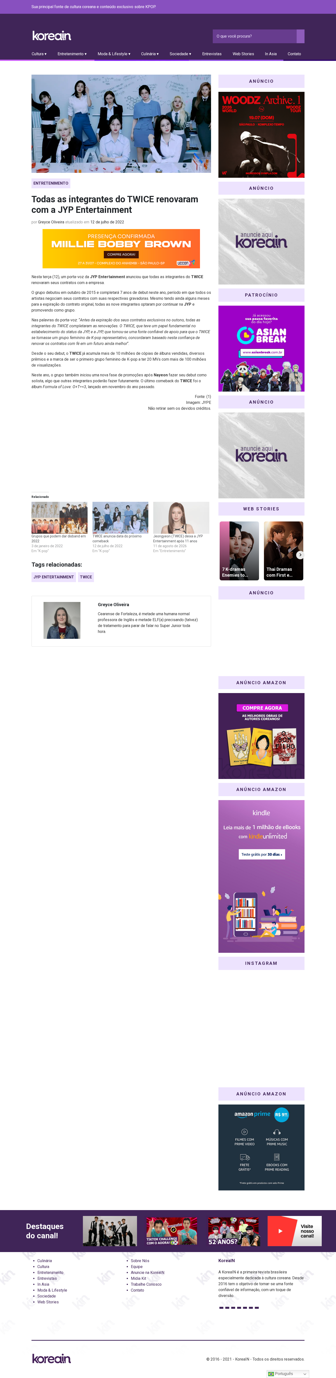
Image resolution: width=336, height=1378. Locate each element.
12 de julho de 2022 (107, 222)
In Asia (271, 54)
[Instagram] (272, 7)
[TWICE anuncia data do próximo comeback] (120, 518)
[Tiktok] (296, 7)
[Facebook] (266, 7)
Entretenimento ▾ (72, 54)
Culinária (44, 1260)
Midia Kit (138, 1278)
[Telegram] (302, 7)
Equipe (137, 1266)
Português (283, 1374)
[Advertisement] (121, 449)
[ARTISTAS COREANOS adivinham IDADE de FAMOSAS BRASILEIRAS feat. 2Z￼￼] (233, 1231)
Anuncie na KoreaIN (147, 1272)
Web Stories (243, 54)
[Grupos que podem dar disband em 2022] (59, 518)
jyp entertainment (53, 577)
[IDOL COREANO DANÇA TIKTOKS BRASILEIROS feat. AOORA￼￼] (171, 1231)
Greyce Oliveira (51, 222)
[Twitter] (278, 7)
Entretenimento (50, 183)
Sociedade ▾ (180, 54)
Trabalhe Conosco (146, 1284)
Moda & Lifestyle (52, 1290)
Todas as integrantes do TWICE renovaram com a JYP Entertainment (114, 204)
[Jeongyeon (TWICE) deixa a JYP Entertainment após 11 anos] (181, 518)
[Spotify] (290, 7)
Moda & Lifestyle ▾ (114, 54)
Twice (86, 577)
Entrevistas (212, 54)
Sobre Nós (140, 1260)
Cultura (43, 1266)
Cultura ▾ (39, 54)
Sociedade (46, 1296)
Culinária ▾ (150, 54)
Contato (294, 54)
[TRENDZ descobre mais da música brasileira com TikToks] (110, 1231)
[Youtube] (284, 7)
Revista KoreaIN (52, 35)
